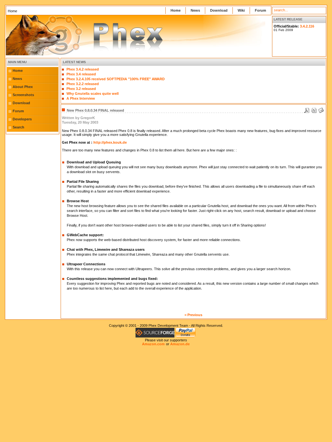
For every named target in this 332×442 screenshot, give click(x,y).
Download (219, 10)
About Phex (23, 87)
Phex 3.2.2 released (82, 84)
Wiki (241, 10)
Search (18, 127)
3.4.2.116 (307, 26)
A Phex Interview (80, 98)
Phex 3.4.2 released (82, 69)
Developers (22, 119)
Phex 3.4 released (81, 74)
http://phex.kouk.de (110, 142)
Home (176, 10)
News (195, 10)
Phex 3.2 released (81, 89)
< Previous (193, 315)
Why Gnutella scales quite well (92, 93)
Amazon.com (153, 344)
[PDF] (306, 109)
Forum (260, 10)
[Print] (313, 109)
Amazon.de (180, 344)
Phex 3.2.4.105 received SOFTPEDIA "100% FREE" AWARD (115, 79)
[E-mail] (321, 109)
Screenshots (23, 95)
